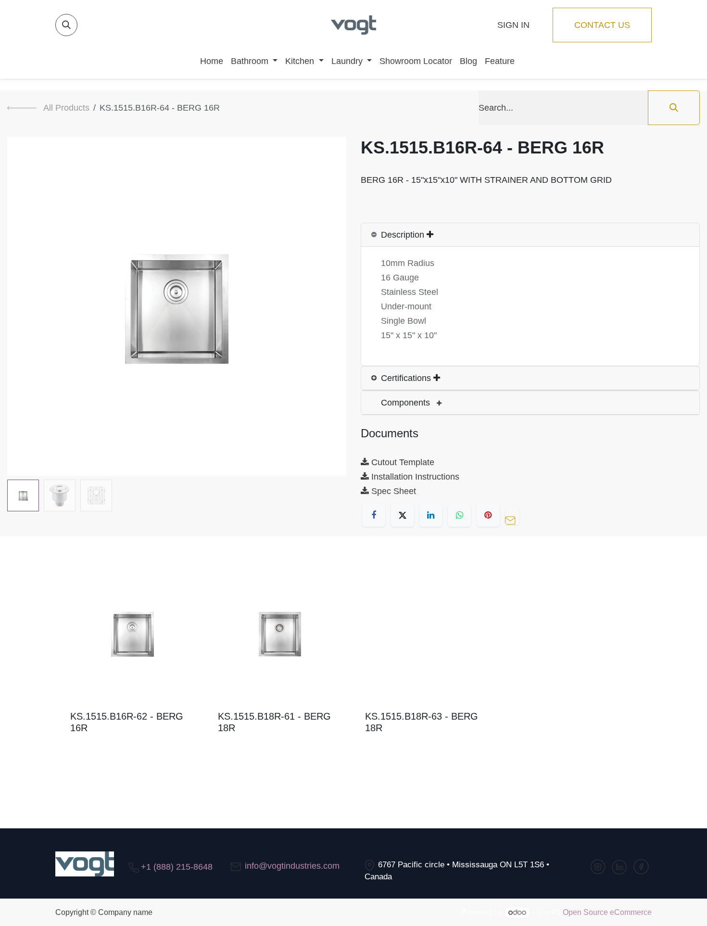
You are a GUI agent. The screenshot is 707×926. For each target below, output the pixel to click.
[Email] (514, 515)
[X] (402, 515)
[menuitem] (207, 61)
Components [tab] (406, 402)
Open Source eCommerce (607, 912)
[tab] (530, 235)
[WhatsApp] (459, 515)
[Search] (674, 107)
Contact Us (602, 25)
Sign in (513, 25)
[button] (66, 25)
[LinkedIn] (430, 515)
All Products (66, 108)
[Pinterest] (488, 515)
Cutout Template (401, 462)
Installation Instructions (414, 477)
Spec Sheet (392, 491)
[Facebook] (373, 515)
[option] (353, 661)
